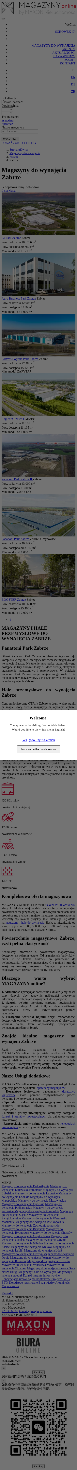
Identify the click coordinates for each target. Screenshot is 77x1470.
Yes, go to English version (38, 740)
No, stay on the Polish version (38, 749)
